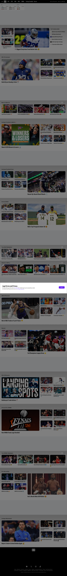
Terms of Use (16, 287)
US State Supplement (21, 289)
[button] (62, 287)
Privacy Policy (18, 288)
